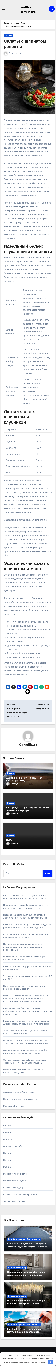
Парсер (7, 1153)
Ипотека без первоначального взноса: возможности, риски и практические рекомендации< (23, 947)
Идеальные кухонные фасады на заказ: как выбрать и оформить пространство (26, 1275)
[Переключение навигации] (3, 8)
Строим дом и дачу (13, 1187)
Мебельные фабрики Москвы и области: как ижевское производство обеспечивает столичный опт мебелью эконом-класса (25, 999)
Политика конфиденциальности (20, 1099)
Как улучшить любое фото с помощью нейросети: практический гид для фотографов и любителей (27, 1011)
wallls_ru (16, 53)
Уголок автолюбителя (14, 1201)
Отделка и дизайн (12, 1146)
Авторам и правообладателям (19, 1092)
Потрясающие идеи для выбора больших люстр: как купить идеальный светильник (26, 1304)
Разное (8, 35)
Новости (7, 1139)
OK (51, 1362)
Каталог (7, 1132)
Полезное (8, 1160)
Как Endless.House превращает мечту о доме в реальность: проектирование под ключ (25, 1332)
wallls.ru (27, 7)
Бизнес (7, 1125)
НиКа (9, 840)
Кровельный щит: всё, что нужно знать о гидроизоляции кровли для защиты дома (28, 1247)
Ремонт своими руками (15, 1180)
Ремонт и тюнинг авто (15, 1174)
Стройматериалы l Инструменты (20, 1194)
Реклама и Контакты (14, 1106)
